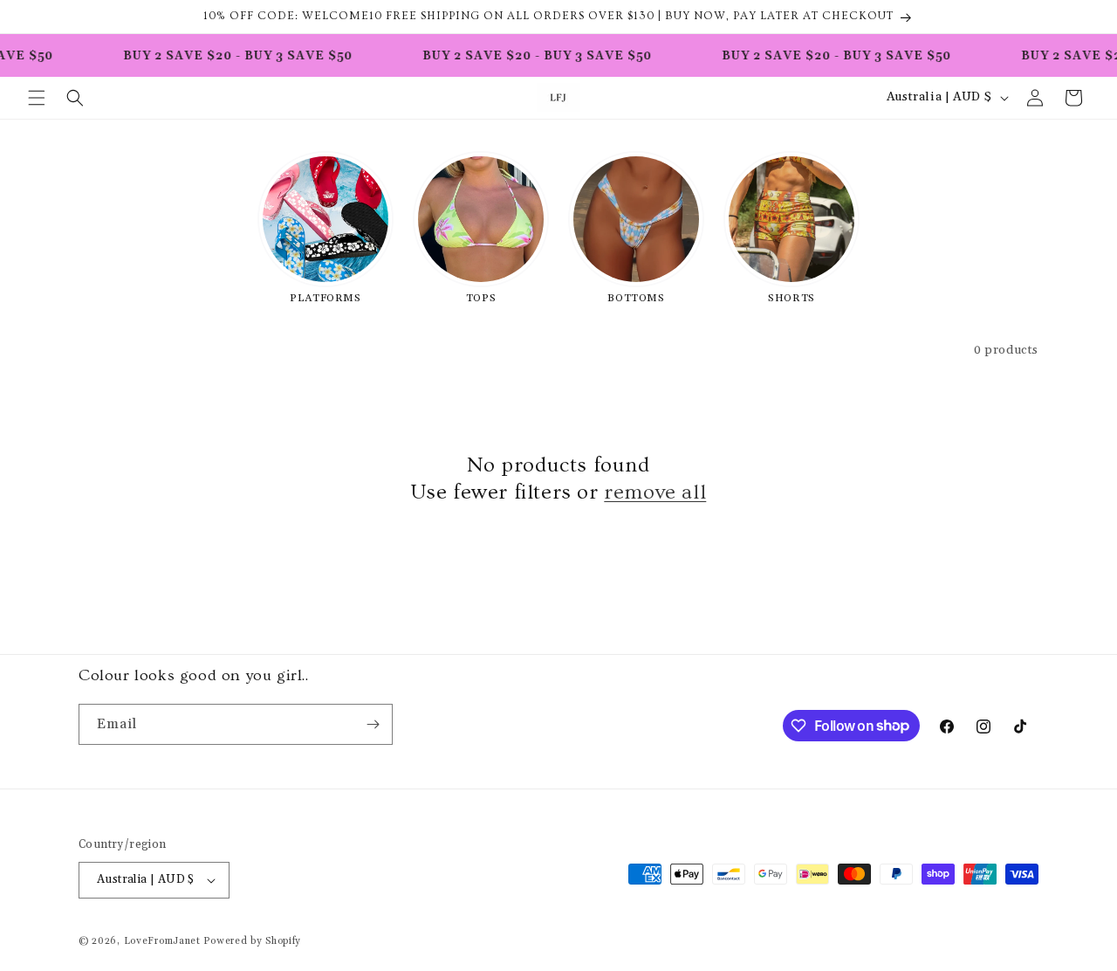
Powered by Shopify (252, 941)
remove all (655, 492)
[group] (325, 226)
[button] (36, 98)
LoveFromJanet (162, 941)
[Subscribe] (372, 724)
